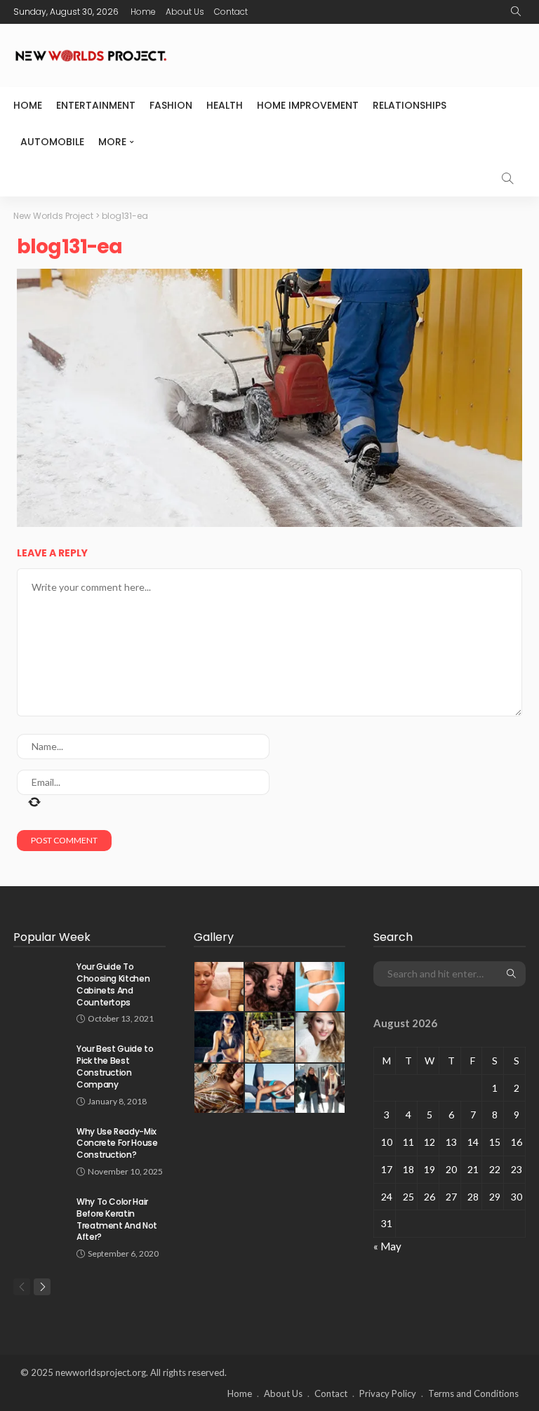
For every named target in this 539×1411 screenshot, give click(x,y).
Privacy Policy (387, 1393)
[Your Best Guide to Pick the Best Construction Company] (41, 1057)
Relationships (409, 105)
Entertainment (95, 105)
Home (143, 12)
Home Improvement (308, 105)
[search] (516, 12)
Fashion (170, 105)
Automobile (52, 142)
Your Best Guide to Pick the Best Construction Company (115, 1066)
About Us (185, 12)
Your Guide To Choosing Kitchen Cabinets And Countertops (112, 984)
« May (387, 1246)
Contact (231, 12)
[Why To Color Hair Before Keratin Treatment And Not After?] (41, 1210)
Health (224, 105)
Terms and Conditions (473, 1393)
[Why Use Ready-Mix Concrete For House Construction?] (41, 1140)
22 (494, 1169)
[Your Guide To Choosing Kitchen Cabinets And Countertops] (41, 975)
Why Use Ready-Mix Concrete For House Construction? (117, 1143)
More (112, 142)
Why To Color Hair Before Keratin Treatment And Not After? (116, 1219)
